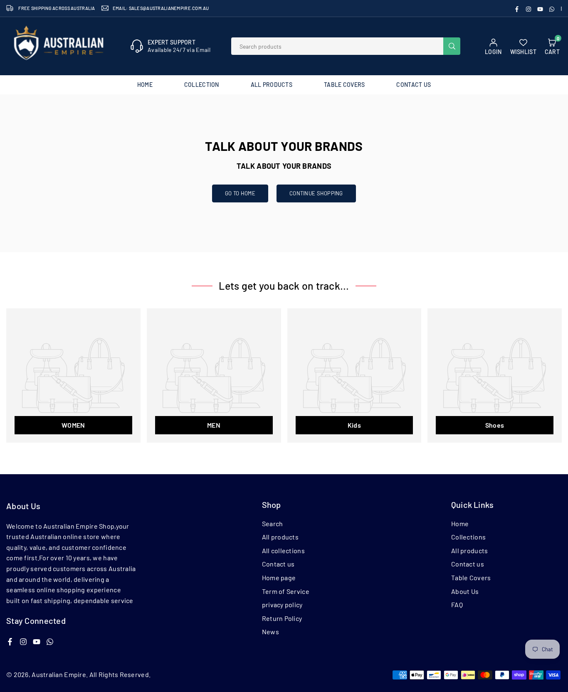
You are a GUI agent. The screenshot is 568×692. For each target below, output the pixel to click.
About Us (465, 591)
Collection (201, 84)
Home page (279, 577)
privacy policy (282, 604)
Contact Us (413, 84)
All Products (271, 84)
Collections (468, 537)
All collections (283, 550)
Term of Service (285, 591)
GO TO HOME (240, 193)
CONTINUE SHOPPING (316, 193)
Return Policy (282, 618)
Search (272, 523)
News (270, 631)
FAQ (457, 604)
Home (145, 84)
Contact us (278, 564)
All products (280, 537)
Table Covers (344, 84)
